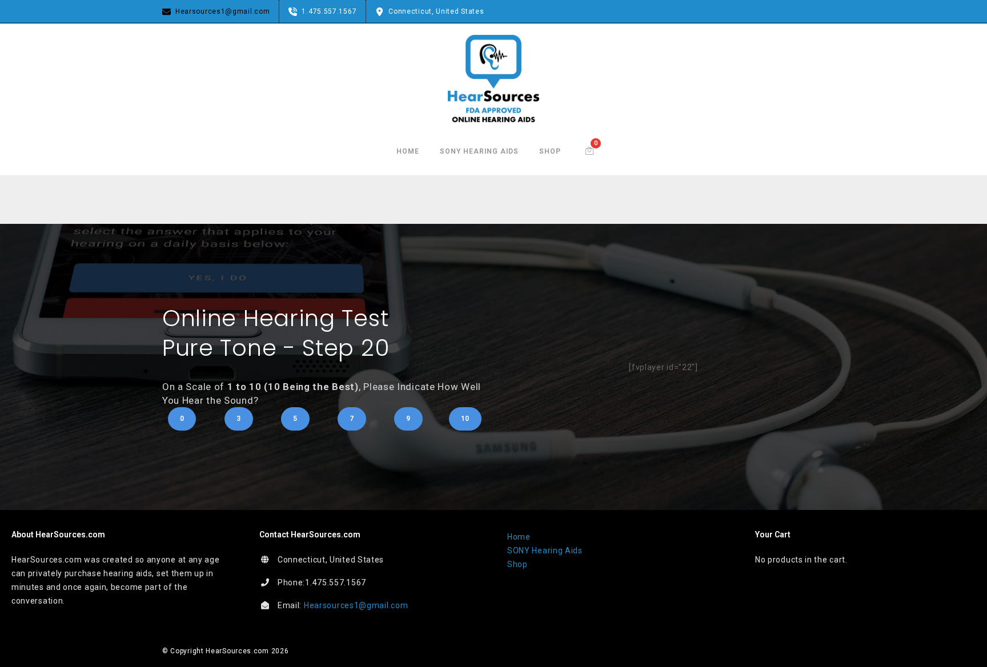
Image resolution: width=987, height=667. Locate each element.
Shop (550, 151)
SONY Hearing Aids (479, 151)
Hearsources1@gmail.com (356, 605)
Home (407, 151)
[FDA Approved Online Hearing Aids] (493, 78)
